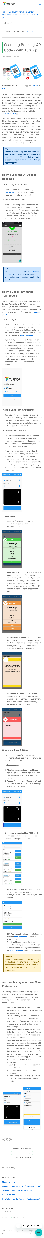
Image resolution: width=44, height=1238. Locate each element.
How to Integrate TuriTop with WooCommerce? (21, 1199)
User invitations (8, 1195)
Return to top (7, 1168)
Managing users (8, 1182)
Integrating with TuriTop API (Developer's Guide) (21, 1186)
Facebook (3, 1139)
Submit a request (31, 31)
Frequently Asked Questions (14, 15)
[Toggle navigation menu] (40, 4)
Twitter (7, 1139)
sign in (9, 1218)
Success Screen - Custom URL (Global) (18, 1190)
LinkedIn (10, 1139)
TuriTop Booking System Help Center (18, 12)
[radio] (16, 1153)
